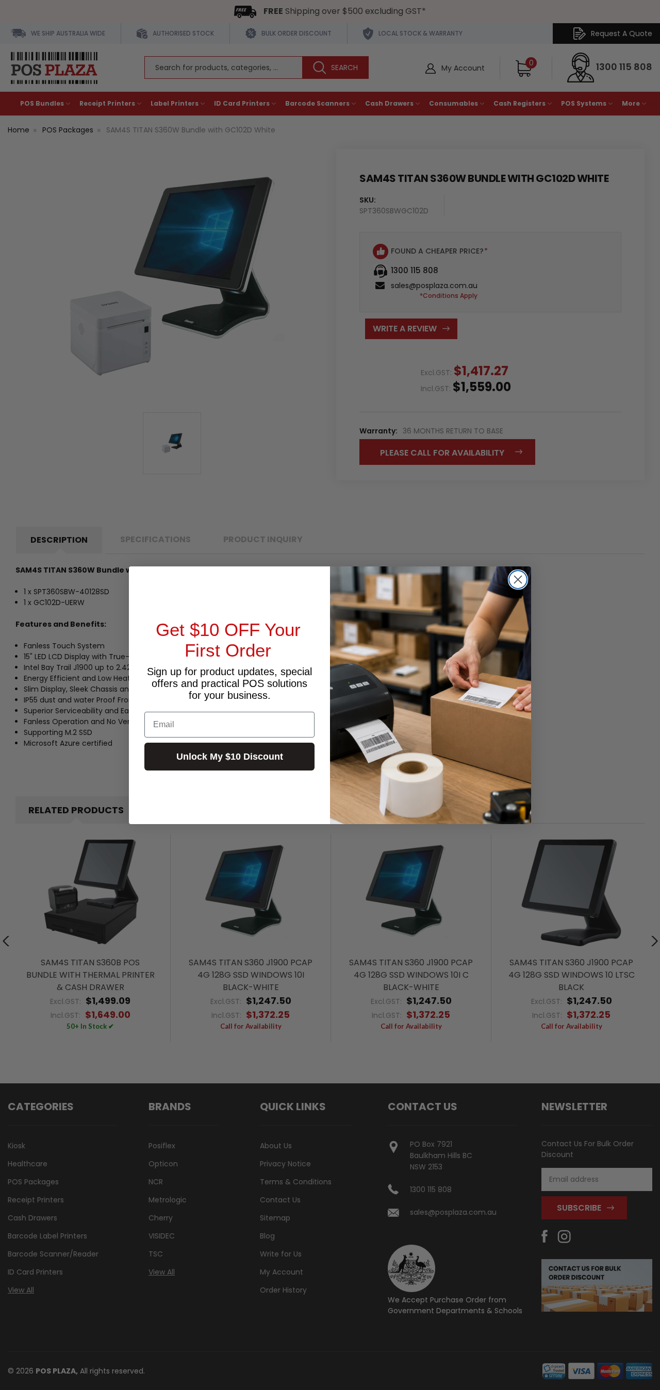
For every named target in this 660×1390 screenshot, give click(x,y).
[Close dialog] (518, 580)
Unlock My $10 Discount (229, 756)
